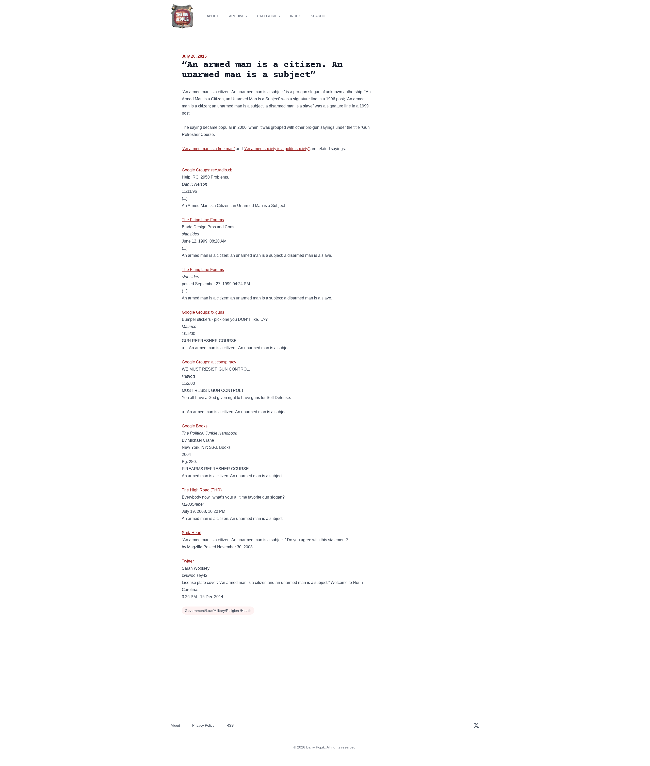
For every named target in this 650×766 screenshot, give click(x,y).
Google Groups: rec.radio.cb (207, 170)
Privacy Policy (203, 725)
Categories (268, 16)
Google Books (194, 426)
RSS (230, 725)
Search (318, 16)
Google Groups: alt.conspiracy (209, 362)
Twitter (188, 561)
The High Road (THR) (202, 490)
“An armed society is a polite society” (277, 149)
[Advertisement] (422, 92)
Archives (238, 16)
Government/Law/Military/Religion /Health (218, 611)
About (213, 16)
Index (295, 16)
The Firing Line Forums (203, 220)
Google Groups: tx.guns (203, 312)
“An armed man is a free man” (208, 149)
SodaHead (191, 533)
